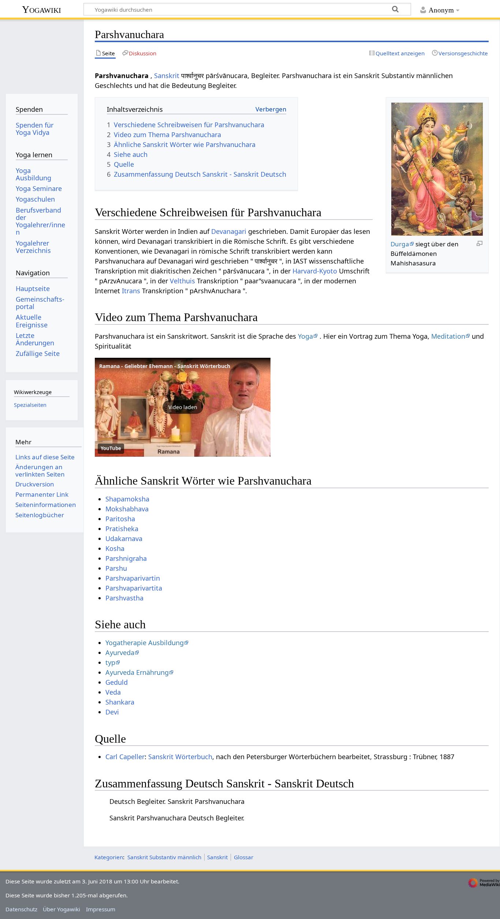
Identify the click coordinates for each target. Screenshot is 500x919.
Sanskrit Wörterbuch (180, 756)
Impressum (100, 909)
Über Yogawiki (61, 909)
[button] (182, 407)
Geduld (116, 682)
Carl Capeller (125, 756)
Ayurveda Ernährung (137, 672)
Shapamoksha (127, 499)
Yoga (305, 336)
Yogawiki (41, 9)
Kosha (114, 548)
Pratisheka (121, 528)
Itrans (131, 290)
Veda (113, 692)
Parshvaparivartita (133, 588)
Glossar (243, 857)
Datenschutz (21, 909)
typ (110, 662)
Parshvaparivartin (132, 578)
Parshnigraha (126, 558)
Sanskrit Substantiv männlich (164, 857)
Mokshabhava (127, 508)
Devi (112, 711)
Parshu (116, 568)
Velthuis (182, 280)
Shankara (119, 702)
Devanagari (228, 231)
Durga (400, 244)
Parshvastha (124, 597)
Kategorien (108, 857)
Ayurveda (119, 652)
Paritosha (120, 518)
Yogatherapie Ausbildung (144, 642)
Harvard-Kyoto (314, 270)
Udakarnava (123, 538)
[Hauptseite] (41, 54)
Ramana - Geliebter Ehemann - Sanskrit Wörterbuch (164, 366)
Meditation (448, 336)
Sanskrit (166, 75)
